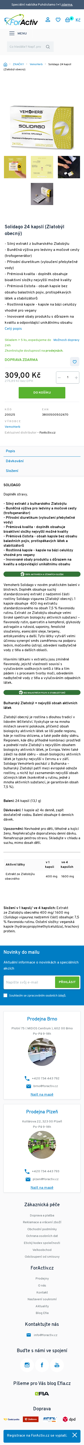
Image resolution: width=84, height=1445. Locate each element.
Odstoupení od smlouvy (42, 1257)
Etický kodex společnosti (42, 1243)
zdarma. (67, 5)
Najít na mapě (42, 1095)
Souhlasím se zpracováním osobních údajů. (37, 995)
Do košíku (42, 392)
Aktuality (42, 1306)
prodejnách (54, 351)
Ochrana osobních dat (42, 1236)
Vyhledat (48, 46)
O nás (42, 1285)
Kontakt (42, 1292)
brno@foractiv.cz (45, 1086)
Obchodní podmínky (42, 1229)
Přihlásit (67, 982)
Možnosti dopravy (66, 340)
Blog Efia (42, 1313)
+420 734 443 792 (46, 1078)
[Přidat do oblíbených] (74, 361)
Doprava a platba (42, 1215)
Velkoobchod (42, 1250)
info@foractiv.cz (45, 1335)
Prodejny (42, 1278)
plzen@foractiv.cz (46, 1179)
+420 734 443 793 (45, 1171)
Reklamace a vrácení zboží (42, 1222)
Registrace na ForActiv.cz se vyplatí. (37, 1436)
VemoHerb (12, 427)
